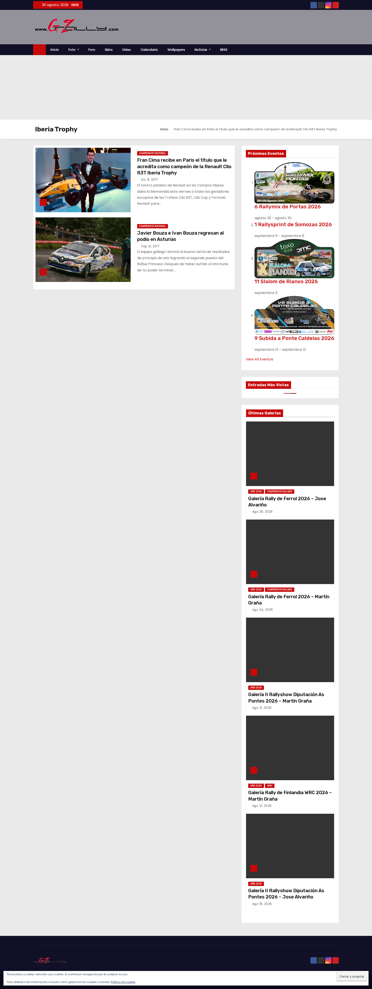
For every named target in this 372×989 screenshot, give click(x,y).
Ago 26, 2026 (262, 511)
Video (126, 50)
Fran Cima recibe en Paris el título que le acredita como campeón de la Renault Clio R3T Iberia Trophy (184, 166)
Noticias (201, 50)
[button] (337, 49)
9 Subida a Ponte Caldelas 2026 (294, 338)
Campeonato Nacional (152, 153)
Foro (91, 50)
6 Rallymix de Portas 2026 (287, 207)
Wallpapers (176, 50)
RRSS (224, 50)
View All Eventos (259, 359)
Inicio (55, 50)
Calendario (149, 50)
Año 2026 (256, 491)
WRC (269, 785)
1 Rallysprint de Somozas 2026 (293, 224)
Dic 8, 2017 (149, 179)
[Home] (39, 49)
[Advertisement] (186, 87)
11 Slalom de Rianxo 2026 (286, 281)
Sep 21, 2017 (150, 246)
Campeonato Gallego (279, 491)
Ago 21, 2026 (262, 708)
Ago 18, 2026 (262, 904)
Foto (72, 50)
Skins (109, 50)
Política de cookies (123, 982)
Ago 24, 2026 (262, 610)
